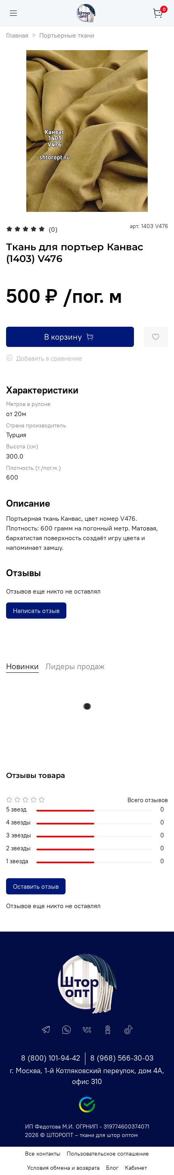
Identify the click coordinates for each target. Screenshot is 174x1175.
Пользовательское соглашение (108, 1153)
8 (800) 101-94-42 (50, 1058)
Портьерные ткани (66, 35)
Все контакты (42, 1153)
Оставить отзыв (36, 886)
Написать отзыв (36, 611)
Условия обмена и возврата (63, 1167)
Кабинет (136, 1167)
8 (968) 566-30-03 (121, 1058)
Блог (112, 1167)
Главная (17, 35)
